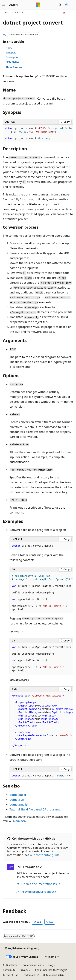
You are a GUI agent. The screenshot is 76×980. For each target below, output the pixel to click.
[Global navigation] (3, 5)
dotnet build (18, 795)
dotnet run (17, 800)
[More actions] (70, 12)
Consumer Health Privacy (50, 970)
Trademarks (29, 975)
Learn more (20, 821)
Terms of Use (10, 975)
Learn (7, 12)
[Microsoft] (38, 4)
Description (12, 57)
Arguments (12, 61)
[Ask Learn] (64, 12)
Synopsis (11, 52)
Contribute (9, 970)
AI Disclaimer (11, 965)
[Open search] (59, 5)
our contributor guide (44, 855)
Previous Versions (33, 965)
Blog (50, 965)
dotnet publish (19, 804)
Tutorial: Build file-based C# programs (35, 809)
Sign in (69, 4)
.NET (17, 12)
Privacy (24, 970)
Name (9, 48)
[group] (38, 133)
